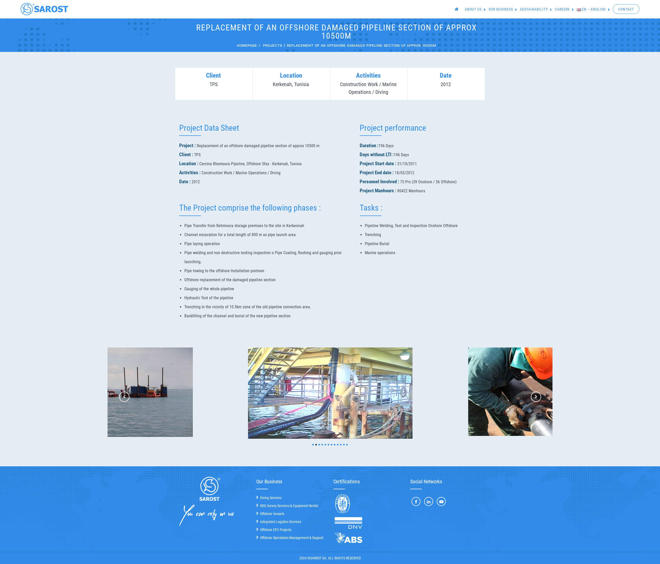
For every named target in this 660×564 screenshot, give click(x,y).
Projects (272, 45)
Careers (562, 9)
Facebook (415, 501)
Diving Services (271, 498)
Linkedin (428, 501)
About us (473, 9)
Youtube (441, 501)
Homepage (247, 45)
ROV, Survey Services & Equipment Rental (289, 506)
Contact (626, 9)
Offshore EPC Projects (275, 530)
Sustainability (534, 9)
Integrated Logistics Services (280, 522)
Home (457, 9)
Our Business (501, 9)
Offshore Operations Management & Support (291, 538)
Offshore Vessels (272, 514)
